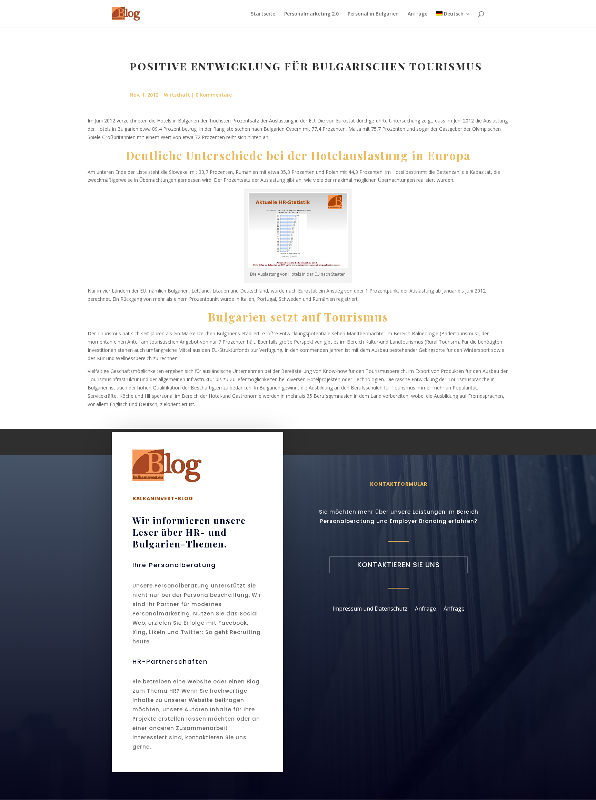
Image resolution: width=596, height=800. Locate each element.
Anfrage (417, 14)
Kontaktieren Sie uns (398, 565)
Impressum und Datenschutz (369, 608)
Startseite (263, 14)
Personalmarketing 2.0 (311, 14)
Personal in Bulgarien (373, 14)
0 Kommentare (214, 94)
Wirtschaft (177, 94)
